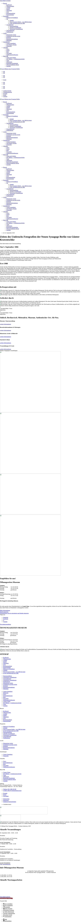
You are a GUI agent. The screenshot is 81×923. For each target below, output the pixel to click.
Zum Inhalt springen (5, 896)
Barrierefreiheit (10, 14)
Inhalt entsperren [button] (4, 612)
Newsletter (9, 53)
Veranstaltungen (10, 30)
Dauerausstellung (13, 26)
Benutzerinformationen (12, 39)
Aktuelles (5, 47)
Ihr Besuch (9, 4)
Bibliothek (9, 40)
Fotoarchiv (9, 46)
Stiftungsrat (9, 62)
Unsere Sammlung (11, 43)
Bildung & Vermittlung (12, 17)
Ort (7, 19)
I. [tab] (0, 307)
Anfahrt (8, 7)
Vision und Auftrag (11, 57)
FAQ (7, 12)
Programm (5, 16)
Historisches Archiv (11, 34)
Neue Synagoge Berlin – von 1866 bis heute (20, 22)
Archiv (5, 33)
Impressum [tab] (2, 310)
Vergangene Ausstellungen (16, 29)
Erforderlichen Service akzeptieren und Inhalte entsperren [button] (14, 613)
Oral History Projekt (11, 44)
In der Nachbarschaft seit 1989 (17, 23)
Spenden (8, 66)
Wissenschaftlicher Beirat (12, 64)
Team (7, 60)
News (7, 49)
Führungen (9, 10)
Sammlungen (6, 42)
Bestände (8, 37)
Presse (7, 50)
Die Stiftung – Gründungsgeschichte (15, 59)
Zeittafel (11, 20)
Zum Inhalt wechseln (5, 0)
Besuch (5, 3)
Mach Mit (5, 56)
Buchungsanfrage (10, 13)
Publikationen (9, 32)
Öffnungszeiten (10, 6)
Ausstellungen (9, 24)
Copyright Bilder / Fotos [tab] (6, 308)
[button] (6, 898)
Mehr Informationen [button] (5, 610)
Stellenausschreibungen (12, 54)
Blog (7, 52)
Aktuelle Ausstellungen (15, 27)
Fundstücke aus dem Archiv (13, 36)
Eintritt (8, 9)
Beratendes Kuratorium (12, 63)
